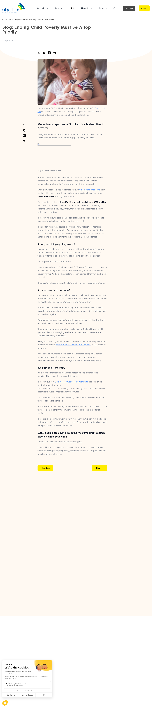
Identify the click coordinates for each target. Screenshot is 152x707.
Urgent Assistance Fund (89, 190)
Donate (144, 8)
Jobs (73, 8)
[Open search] (114, 8)
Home (4, 20)
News (11, 20)
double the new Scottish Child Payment (73, 345)
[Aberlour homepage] (13, 8)
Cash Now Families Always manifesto (71, 382)
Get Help (129, 8)
